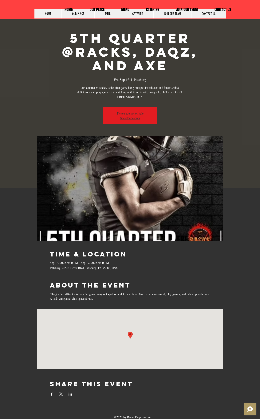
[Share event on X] (61, 394)
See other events (130, 118)
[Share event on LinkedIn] (70, 394)
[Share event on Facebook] (51, 394)
